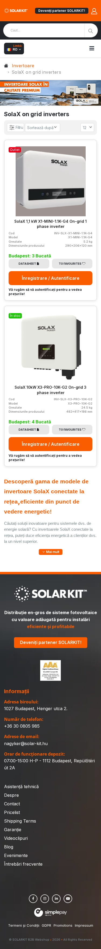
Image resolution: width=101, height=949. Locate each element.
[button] (50, 552)
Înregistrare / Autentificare (50, 278)
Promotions (63, 925)
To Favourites (70, 263)
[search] (91, 30)
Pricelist (12, 812)
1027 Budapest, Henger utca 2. (35, 708)
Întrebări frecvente (23, 864)
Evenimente (16, 855)
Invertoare (23, 65)
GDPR (46, 925)
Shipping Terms (20, 821)
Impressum (84, 925)
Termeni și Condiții (23, 925)
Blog (8, 846)
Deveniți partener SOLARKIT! (61, 11)
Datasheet (27, 263)
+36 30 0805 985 (22, 726)
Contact (12, 803)
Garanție (12, 829)
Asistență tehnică (21, 786)
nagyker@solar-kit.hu (26, 743)
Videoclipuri (16, 838)
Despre (11, 795)
